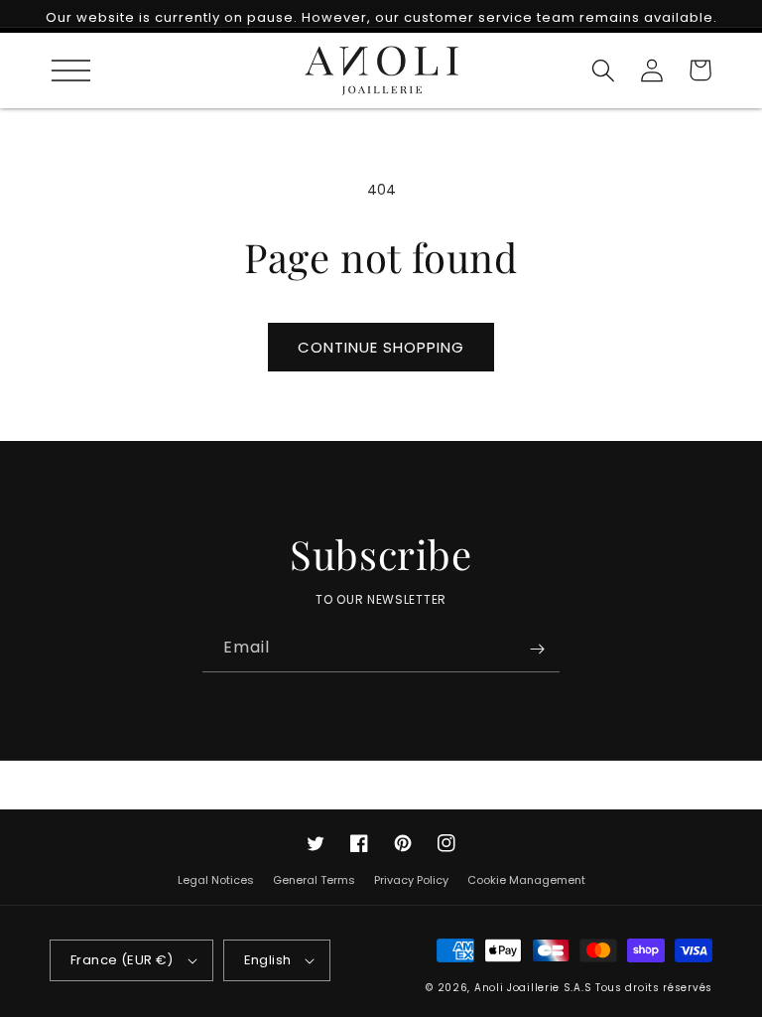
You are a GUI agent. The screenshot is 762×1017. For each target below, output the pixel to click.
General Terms (314, 880)
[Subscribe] (537, 648)
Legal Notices (216, 881)
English (268, 959)
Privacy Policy (411, 880)
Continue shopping (381, 347)
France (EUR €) (122, 959)
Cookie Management (526, 880)
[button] (62, 70)
